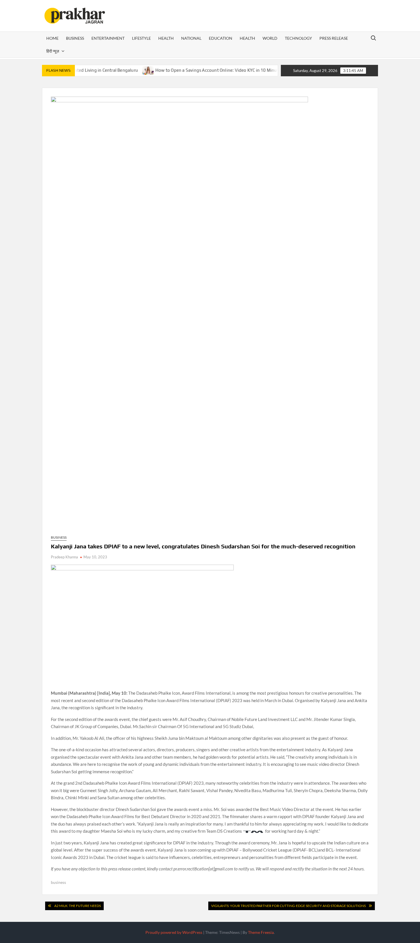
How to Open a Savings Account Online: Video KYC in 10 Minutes (204, 70)
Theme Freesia (261, 932)
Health (166, 38)
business (58, 882)
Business (75, 38)
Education (220, 38)
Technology (298, 38)
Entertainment (108, 38)
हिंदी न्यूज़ (52, 51)
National (191, 38)
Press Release (333, 38)
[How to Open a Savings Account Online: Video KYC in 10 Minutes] (133, 70)
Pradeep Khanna (64, 557)
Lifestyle (141, 38)
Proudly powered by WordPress (173, 932)
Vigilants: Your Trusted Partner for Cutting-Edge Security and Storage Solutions (288, 906)
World (270, 38)
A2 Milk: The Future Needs (77, 906)
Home (52, 38)
